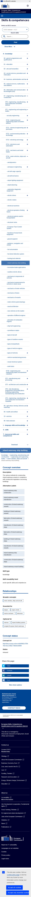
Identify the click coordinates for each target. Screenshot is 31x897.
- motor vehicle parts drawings (16, 302)
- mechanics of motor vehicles (16, 288)
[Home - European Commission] (5, 5)
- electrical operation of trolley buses (16, 211)
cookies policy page (13, 875)
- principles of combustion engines (14, 320)
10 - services (8, 416)
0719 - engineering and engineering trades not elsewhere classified (16, 372)
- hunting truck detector (14, 258)
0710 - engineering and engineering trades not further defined (15, 121)
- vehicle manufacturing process (16, 357)
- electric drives (11, 195)
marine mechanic (8, 613)
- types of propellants (13, 344)
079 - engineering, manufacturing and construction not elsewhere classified (15, 399)
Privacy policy (5, 855)
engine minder (15, 609)
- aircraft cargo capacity (14, 171)
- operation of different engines (16, 315)
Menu (2, 16)
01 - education (8, 64)
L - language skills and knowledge (14, 425)
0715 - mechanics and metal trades (14, 151)
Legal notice (5, 858)
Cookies (3, 852)
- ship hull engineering (13, 326)
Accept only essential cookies (18, 893)
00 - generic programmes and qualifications (13, 59)
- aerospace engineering (14, 167)
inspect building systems (18, 622)
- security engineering (12, 115)
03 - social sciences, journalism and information (15, 74)
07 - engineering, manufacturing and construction (15, 96)
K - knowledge (7, 53)
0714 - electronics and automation (13, 145)
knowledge (4, 455)
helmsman (20, 613)
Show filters (8, 46)
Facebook (9, 670)
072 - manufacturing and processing (12, 379)
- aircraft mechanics (13, 176)
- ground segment (12, 239)
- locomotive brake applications (16, 267)
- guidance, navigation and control (15, 244)
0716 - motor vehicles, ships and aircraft (16, 157)
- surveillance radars (13, 330)
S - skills (6, 429)
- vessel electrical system (14, 362)
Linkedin (9, 675)
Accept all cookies (14, 887)
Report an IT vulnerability (9, 845)
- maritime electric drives (14, 272)
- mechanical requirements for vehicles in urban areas (16, 283)
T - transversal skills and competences (11, 435)
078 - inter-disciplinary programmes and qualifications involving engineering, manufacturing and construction (14, 391)
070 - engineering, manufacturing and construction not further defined (15, 103)
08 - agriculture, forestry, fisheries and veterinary (15, 406)
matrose (6, 622)
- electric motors (11, 200)
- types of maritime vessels (15, 339)
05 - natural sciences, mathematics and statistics (14, 84)
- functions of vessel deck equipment (14, 233)
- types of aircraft (12, 335)
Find (15, 42)
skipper (6, 609)
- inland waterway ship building (16, 263)
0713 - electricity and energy (14, 140)
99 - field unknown (9, 421)
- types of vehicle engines (14, 348)
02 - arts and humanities (11, 69)
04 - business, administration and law (15, 79)
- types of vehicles (12, 353)
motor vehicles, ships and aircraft (17, 458)
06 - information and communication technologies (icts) (15, 90)
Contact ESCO (6, 749)
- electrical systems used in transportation (15, 217)
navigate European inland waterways (14, 626)
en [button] (28, 6)
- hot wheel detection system (15, 254)
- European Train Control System (14, 227)
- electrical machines (13, 205)
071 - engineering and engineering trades (15, 110)
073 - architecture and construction (15, 384)
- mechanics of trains (13, 293)
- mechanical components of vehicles (15, 277)
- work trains (10, 366)
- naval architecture (12, 306)
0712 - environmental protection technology (15, 134)
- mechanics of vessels (14, 297)
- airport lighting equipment (15, 180)
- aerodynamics (11, 162)
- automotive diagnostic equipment (14, 190)
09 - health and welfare (11, 412)
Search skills (15, 33)
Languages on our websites (10, 848)
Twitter (8, 666)
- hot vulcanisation (12, 249)
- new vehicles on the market (15, 311)
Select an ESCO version (8, 25)
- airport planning (12, 185)
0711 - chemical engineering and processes (16, 128)
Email (8, 680)
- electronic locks (12, 222)
